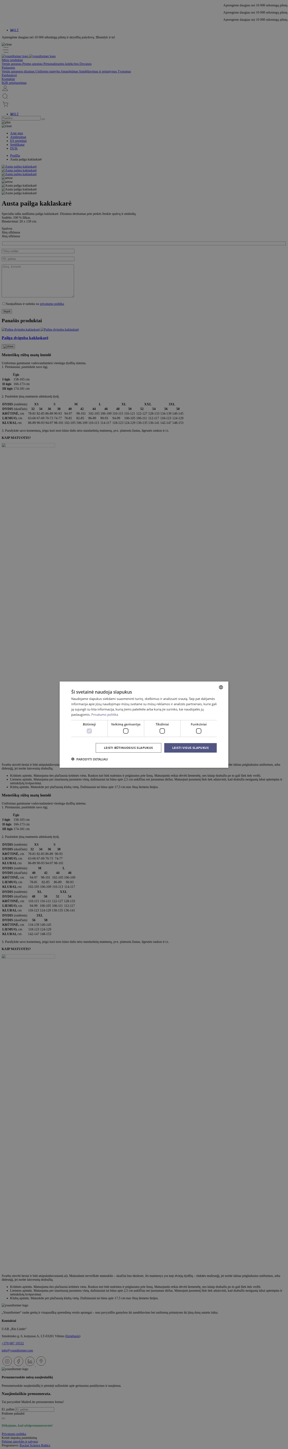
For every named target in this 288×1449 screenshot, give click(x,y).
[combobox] (221, 687)
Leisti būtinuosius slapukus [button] (128, 747)
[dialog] (144, 724)
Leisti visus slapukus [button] (190, 747)
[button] (89, 759)
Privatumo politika (104, 714)
